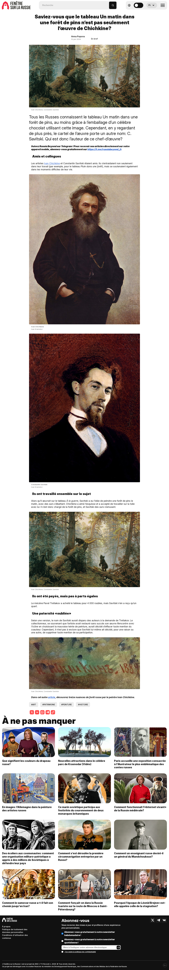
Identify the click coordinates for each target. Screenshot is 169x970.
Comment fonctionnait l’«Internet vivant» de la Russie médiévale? (140, 809)
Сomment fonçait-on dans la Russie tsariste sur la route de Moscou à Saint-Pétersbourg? (82, 906)
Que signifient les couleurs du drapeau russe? (26, 762)
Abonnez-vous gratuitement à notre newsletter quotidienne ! (89, 941)
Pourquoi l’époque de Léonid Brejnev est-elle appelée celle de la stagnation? (139, 904)
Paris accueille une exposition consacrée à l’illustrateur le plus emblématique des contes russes (140, 764)
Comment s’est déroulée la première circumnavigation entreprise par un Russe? (80, 857)
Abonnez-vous (75, 920)
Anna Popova (78, 36)
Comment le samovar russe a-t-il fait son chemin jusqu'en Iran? (27, 904)
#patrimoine (48, 704)
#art (33, 704)
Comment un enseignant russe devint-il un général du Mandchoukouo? (138, 855)
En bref (94, 39)
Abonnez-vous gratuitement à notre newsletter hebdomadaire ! (89, 933)
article (51, 697)
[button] (107, 4)
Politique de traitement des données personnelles (14, 930)
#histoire (83, 704)
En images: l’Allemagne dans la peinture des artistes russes (27, 809)
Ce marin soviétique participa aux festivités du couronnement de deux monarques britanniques (81, 810)
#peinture (66, 704)
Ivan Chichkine (52, 163)
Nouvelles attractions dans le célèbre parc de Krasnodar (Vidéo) (81, 762)
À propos (6, 926)
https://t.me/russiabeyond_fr (104, 149)
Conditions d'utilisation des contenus (15, 936)
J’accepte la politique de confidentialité (80, 952)
